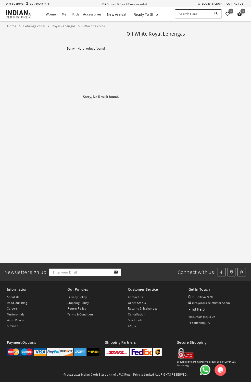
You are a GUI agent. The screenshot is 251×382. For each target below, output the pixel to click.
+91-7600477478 (201, 297)
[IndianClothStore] (18, 14)
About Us (13, 297)
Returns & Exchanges (142, 308)
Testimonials (15, 314)
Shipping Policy (78, 303)
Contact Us (234, 3)
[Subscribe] (115, 272)
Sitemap (12, 326)
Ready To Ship (146, 14)
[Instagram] (231, 272)
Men (65, 14)
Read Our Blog (17, 303)
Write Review (16, 320)
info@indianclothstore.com (211, 303)
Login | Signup (211, 3)
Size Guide (135, 320)
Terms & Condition (80, 314)
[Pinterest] (241, 272)
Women (52, 14)
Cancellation (136, 314)
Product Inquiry (199, 323)
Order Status (137, 303)
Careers (12, 308)
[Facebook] (221, 272)
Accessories (92, 14)
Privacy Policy (77, 297)
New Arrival (116, 14)
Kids (75, 14)
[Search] (216, 14)
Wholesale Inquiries (201, 317)
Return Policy (76, 308)
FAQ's (132, 326)
